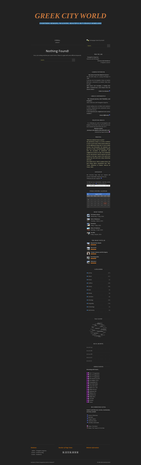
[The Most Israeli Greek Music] (87, 402)
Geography (91, 303)
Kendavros (39, 454)
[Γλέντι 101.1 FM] (87, 387)
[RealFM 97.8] (87, 394)
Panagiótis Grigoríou (41, 450)
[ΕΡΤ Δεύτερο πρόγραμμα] (87, 374)
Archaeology (91, 306)
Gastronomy (91, 310)
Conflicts (90, 283)
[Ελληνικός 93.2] (87, 392)
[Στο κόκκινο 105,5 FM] (87, 380)
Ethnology (90, 300)
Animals (90, 293)
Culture (90, 276)
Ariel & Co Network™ (49, 462)
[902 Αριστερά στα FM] (87, 378)
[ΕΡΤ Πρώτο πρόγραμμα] (87, 373)
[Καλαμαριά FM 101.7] (87, 391)
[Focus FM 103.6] (87, 385)
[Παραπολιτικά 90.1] (87, 382)
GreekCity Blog (40, 452)
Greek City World (70, 15)
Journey (90, 273)
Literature (90, 296)
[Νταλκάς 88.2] (87, 396)
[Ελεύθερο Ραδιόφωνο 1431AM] (87, 398)
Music (89, 290)
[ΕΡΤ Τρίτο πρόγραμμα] (87, 376)
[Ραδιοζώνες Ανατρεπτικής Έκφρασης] (87, 400)
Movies (90, 279)
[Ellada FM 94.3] (87, 389)
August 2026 (98, 194)
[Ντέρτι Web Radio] (87, 383)
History (90, 286)
